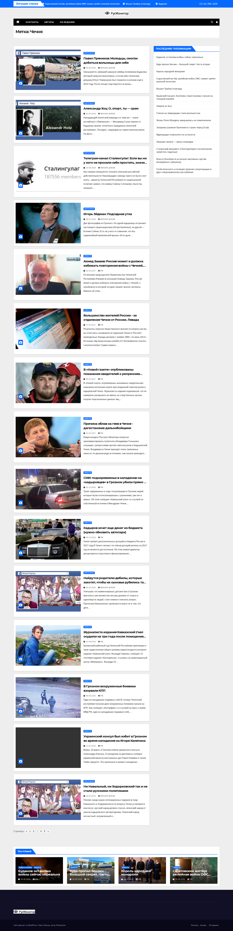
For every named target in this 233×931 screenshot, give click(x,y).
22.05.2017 (91, 271)
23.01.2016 (91, 796)
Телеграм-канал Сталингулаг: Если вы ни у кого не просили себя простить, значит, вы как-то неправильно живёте (115, 162)
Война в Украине (25, 867)
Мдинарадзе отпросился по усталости (175, 135)
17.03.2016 (91, 746)
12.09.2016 (91, 642)
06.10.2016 (91, 587)
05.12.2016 (91, 537)
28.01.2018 (91, 219)
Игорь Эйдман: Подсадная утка (107, 214)
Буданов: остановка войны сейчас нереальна (179, 57)
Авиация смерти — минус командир (174, 142)
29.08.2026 (26, 879)
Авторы (49, 22)
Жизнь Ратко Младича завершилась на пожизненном (183, 120)
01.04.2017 (91, 433)
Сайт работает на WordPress (25, 925)
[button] (212, 22)
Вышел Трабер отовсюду (169, 89)
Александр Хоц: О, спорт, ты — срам (110, 108)
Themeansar (61, 925)
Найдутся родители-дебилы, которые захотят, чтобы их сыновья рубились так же (114, 582)
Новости (87, 256)
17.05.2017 (91, 325)
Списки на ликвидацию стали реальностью (178, 113)
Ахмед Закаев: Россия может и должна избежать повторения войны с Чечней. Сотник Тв (113, 265)
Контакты (31, 22)
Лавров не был (164, 106)
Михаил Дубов (107, 68)
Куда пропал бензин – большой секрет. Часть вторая (183, 64)
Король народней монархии (170, 71)
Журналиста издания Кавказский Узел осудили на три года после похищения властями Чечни (113, 636)
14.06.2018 (91, 168)
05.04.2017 (91, 379)
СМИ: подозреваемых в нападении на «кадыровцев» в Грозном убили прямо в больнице (114, 482)
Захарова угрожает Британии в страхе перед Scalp (182, 127)
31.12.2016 (91, 487)
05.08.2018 (91, 68)
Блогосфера (89, 53)
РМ (101, 271)
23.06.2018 (91, 114)
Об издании (67, 22)
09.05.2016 (91, 696)
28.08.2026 (77, 879)
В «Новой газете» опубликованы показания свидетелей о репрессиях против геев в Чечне (111, 374)
